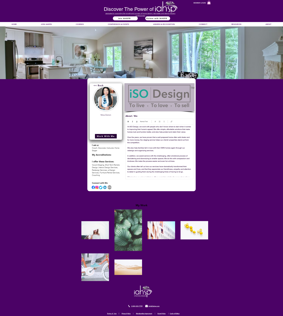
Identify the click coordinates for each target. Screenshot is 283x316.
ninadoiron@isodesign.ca (106, 120)
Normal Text (144, 121)
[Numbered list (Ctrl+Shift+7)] (159, 121)
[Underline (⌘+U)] (136, 121)
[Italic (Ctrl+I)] (132, 121)
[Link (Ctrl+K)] (171, 121)
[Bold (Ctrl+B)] (128, 121)
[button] (209, 2)
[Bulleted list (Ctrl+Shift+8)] (164, 121)
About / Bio (131, 116)
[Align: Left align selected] (155, 121)
